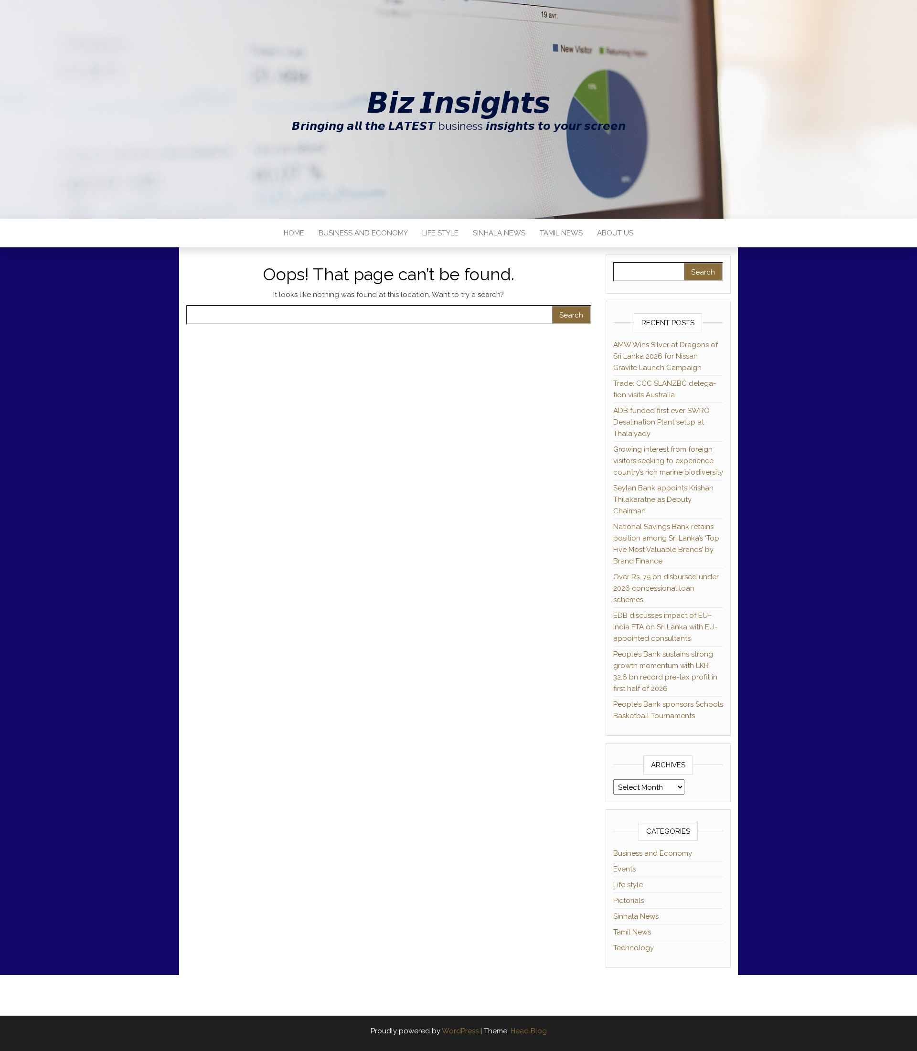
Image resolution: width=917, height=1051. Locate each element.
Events (624, 869)
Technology (633, 948)
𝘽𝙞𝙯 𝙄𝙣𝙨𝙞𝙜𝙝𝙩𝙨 (458, 102)
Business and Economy (363, 233)
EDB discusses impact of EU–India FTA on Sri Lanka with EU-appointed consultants (665, 627)
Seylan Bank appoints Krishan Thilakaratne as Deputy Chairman (663, 499)
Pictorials (628, 900)
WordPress (460, 1031)
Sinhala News (499, 233)
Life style (440, 233)
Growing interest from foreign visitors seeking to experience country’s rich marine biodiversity (668, 461)
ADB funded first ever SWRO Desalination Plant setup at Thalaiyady (661, 422)
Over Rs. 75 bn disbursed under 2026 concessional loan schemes (666, 588)
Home (294, 233)
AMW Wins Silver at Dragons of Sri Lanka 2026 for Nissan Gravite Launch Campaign (665, 356)
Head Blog (529, 1031)
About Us (615, 233)
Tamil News (561, 233)
